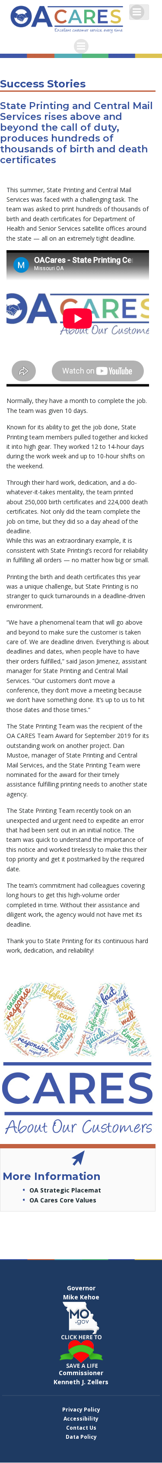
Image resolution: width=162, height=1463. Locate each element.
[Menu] (137, 12)
